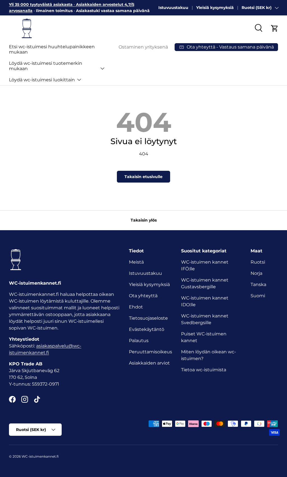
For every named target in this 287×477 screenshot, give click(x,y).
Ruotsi (258, 262)
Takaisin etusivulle (143, 176)
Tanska (258, 284)
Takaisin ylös (144, 220)
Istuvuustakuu (173, 7)
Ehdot (136, 307)
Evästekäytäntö (146, 329)
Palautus (139, 340)
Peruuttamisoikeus (150, 351)
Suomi (258, 295)
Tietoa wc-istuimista (203, 369)
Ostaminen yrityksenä (143, 47)
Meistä (136, 262)
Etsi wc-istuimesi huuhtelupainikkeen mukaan (52, 49)
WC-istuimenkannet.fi (40, 456)
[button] (275, 28)
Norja (256, 273)
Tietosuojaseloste (148, 318)
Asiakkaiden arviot (149, 363)
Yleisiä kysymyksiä (215, 7)
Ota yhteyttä (143, 295)
